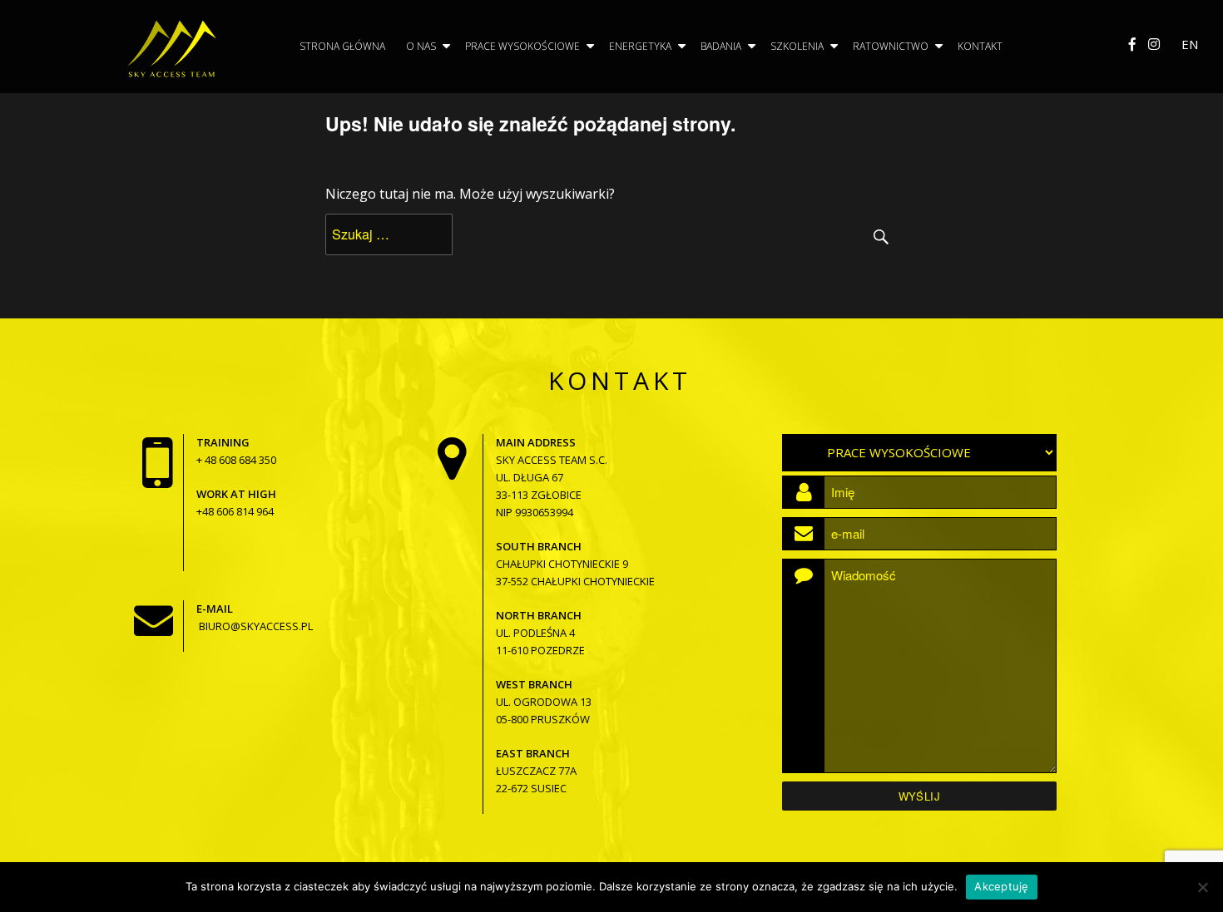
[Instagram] (1154, 44)
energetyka (640, 46)
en (1189, 44)
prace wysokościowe (522, 46)
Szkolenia (797, 46)
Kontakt (980, 46)
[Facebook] (1132, 44)
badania (721, 46)
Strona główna (342, 46)
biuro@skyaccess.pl (256, 626)
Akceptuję (1001, 886)
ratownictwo (890, 46)
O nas (421, 46)
